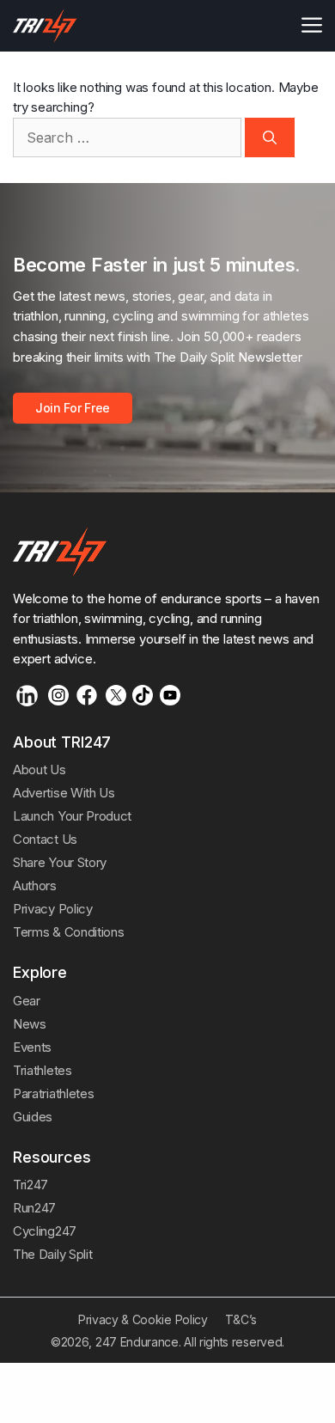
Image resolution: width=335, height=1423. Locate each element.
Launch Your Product (72, 816)
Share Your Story (60, 862)
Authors (35, 885)
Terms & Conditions (68, 932)
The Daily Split (52, 1254)
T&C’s (241, 1319)
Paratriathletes (53, 1093)
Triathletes (42, 1070)
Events (32, 1047)
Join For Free (72, 407)
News (29, 1024)
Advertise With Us (64, 793)
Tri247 (30, 1184)
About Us (39, 769)
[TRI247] (45, 26)
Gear (26, 1000)
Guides (32, 1116)
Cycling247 (44, 1231)
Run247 (34, 1208)
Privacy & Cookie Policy (143, 1319)
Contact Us (45, 839)
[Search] (270, 137)
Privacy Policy (53, 909)
